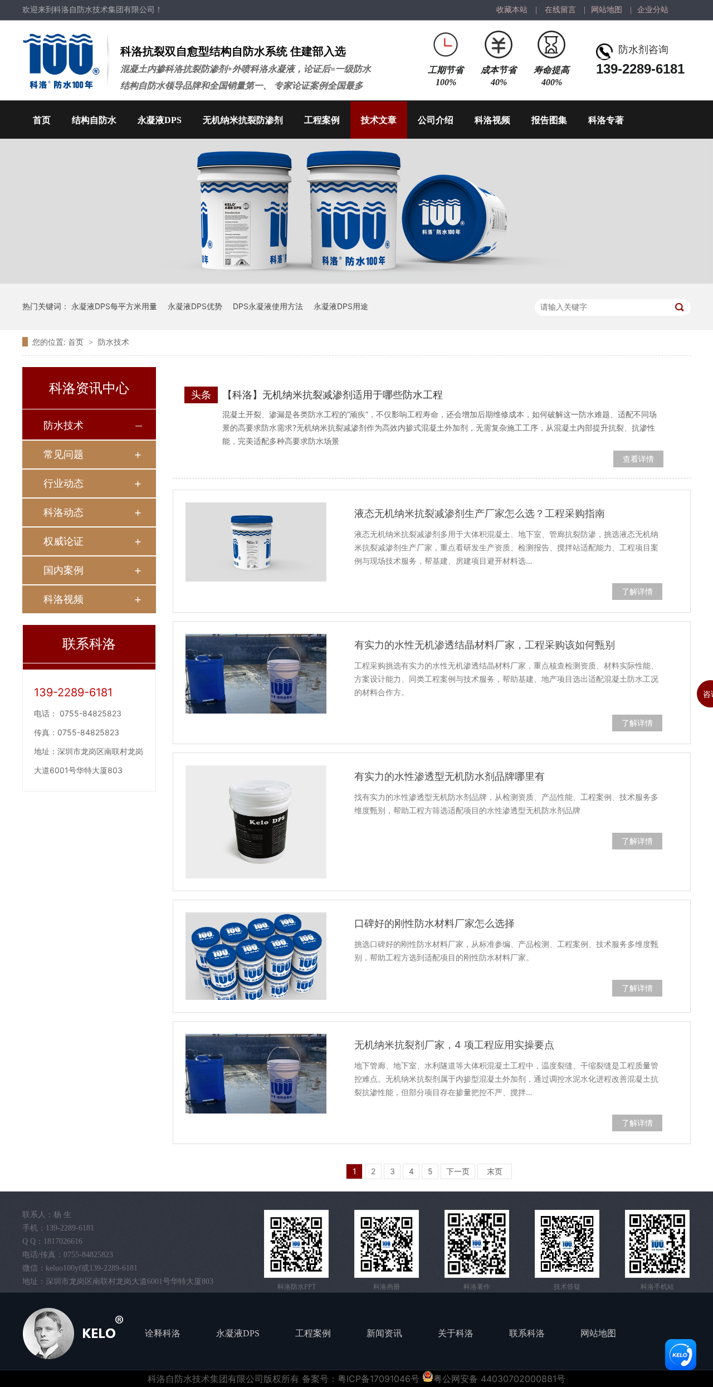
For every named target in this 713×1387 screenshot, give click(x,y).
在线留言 (560, 10)
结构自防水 (94, 120)
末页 (494, 1171)
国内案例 (63, 570)
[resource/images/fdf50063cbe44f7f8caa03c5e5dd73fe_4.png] (386, 1244)
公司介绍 (435, 120)
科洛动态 (63, 512)
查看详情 (638, 458)
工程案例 (322, 120)
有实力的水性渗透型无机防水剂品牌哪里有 (449, 776)
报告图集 (549, 120)
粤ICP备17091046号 (378, 1378)
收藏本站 (512, 10)
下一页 (458, 1171)
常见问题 (63, 454)
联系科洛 (527, 1333)
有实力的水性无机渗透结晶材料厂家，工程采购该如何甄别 (484, 645)
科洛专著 (606, 120)
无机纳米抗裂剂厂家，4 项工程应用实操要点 (454, 1045)
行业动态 (63, 483)
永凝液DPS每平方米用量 (114, 306)
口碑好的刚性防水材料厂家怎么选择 (434, 923)
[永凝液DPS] (356, 280)
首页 (42, 120)
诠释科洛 (162, 1333)
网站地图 (606, 10)
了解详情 (637, 591)
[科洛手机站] (657, 1244)
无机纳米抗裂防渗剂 (243, 120)
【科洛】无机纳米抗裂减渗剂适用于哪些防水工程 (332, 395)
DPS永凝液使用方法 (268, 306)
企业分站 (652, 10)
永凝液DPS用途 (341, 306)
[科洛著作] (476, 1244)
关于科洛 (455, 1333)
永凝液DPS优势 (195, 306)
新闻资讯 (384, 1333)
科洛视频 (492, 120)
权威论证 (63, 541)
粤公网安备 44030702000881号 (499, 1378)
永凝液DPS (160, 120)
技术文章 (379, 120)
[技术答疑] (567, 1244)
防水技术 (113, 341)
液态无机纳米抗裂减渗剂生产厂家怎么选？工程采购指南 (479, 513)
